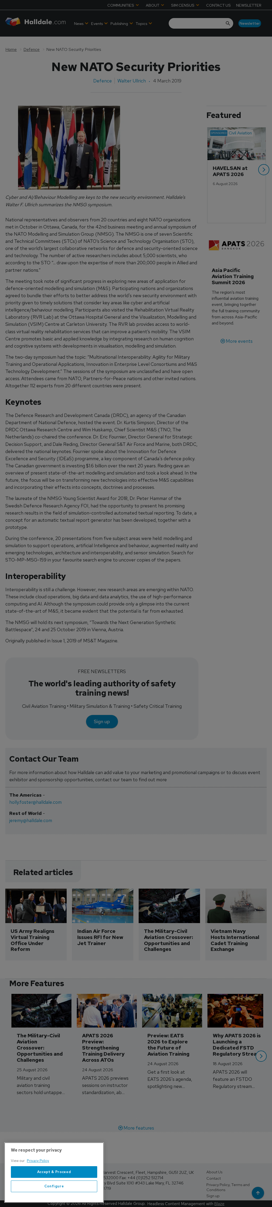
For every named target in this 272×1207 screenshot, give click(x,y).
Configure (54, 1186)
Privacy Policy (38, 1160)
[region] (54, 1172)
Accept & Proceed (54, 1172)
